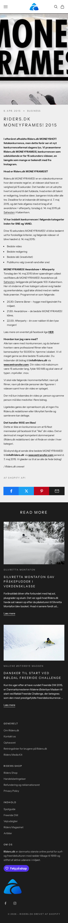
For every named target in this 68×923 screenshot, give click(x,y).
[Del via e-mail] (56, 491)
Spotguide (9, 809)
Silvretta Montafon (19, 569)
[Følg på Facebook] (5, 903)
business (34, 110)
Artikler (8, 833)
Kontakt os (10, 736)
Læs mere (9, 613)
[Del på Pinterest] (41, 491)
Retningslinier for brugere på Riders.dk (25, 748)
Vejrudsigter (11, 821)
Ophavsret (10, 742)
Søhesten (9, 212)
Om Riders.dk (11, 730)
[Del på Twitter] (26, 491)
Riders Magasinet (13, 827)
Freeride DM (11, 815)
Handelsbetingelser (15, 778)
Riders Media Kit (13, 754)
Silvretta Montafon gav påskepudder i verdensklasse (29, 581)
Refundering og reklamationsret (22, 784)
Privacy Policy (11, 791)
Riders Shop (10, 772)
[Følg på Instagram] (15, 903)
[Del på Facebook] (11, 491)
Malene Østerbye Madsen (24, 666)
